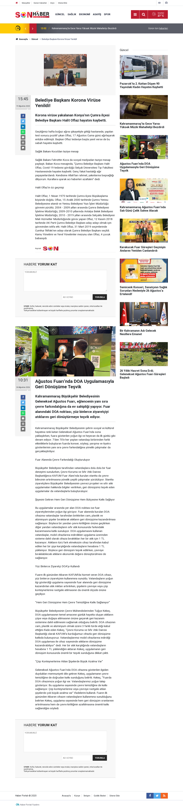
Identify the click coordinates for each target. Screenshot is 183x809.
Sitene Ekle (62, 3)
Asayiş (97, 14)
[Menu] (135, 14)
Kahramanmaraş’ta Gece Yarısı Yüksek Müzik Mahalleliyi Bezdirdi (84, 26)
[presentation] (25, 28)
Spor (107, 14)
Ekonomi (84, 14)
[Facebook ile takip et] (150, 796)
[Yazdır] (23, 142)
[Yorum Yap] (23, 148)
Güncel (60, 14)
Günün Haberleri (40, 3)
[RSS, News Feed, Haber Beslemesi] (164, 796)
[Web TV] (159, 2)
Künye (77, 796)
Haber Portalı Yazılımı (29, 805)
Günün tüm (158, 28)
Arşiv (52, 3)
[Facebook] (23, 116)
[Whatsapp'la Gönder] (23, 132)
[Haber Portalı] (32, 14)
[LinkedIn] (23, 126)
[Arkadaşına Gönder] (23, 137)
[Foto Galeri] (166, 2)
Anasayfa (66, 796)
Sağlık (72, 14)
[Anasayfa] (16, 3)
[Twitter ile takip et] (157, 796)
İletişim (87, 796)
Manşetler (26, 3)
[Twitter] (23, 121)
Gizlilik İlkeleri (100, 796)
